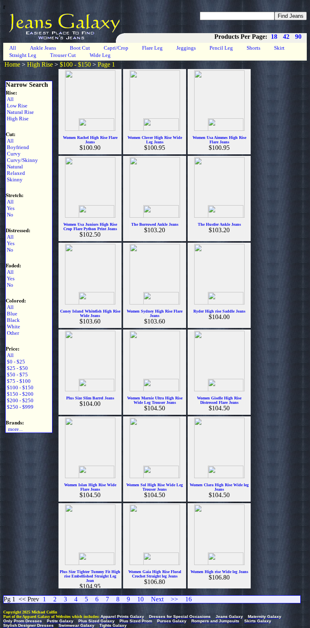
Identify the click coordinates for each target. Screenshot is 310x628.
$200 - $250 (20, 400)
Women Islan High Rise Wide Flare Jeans (90, 487)
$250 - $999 (20, 407)
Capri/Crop (116, 48)
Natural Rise (20, 112)
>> (174, 599)
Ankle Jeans (43, 48)
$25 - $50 (17, 368)
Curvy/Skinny (22, 160)
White (13, 326)
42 (286, 36)
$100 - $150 (75, 64)
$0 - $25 (15, 362)
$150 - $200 (20, 394)
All (12, 48)
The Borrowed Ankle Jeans (154, 224)
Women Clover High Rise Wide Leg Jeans (155, 139)
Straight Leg (22, 55)
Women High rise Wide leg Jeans (219, 571)
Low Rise (16, 106)
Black (13, 320)
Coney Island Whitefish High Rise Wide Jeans (90, 313)
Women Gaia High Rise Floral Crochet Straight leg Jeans (154, 573)
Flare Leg (152, 48)
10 (140, 599)
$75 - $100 (18, 381)
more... (14, 429)
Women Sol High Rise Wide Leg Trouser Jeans (154, 487)
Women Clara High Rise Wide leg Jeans (219, 487)
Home (12, 64)
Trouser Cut (63, 55)
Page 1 (106, 64)
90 (298, 36)
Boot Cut (80, 48)
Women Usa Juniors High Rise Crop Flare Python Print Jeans (90, 226)
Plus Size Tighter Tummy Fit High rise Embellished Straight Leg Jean (90, 576)
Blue (11, 314)
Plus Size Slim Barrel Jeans (90, 398)
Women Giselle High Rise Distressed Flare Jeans (219, 400)
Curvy (13, 154)
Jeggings (186, 48)
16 (188, 599)
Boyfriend (17, 147)
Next (157, 599)
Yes (10, 208)
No (9, 215)
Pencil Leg (221, 48)
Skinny (14, 179)
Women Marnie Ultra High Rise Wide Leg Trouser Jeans (154, 400)
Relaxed (15, 173)
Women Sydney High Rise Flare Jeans (154, 313)
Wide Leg (100, 55)
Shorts (253, 48)
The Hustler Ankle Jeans (219, 224)
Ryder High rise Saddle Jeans (219, 311)
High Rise (40, 64)
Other (12, 333)
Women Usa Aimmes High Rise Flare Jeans (219, 139)
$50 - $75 (17, 375)
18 (274, 36)
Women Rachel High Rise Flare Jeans (90, 139)
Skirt (279, 48)
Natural (14, 167)
